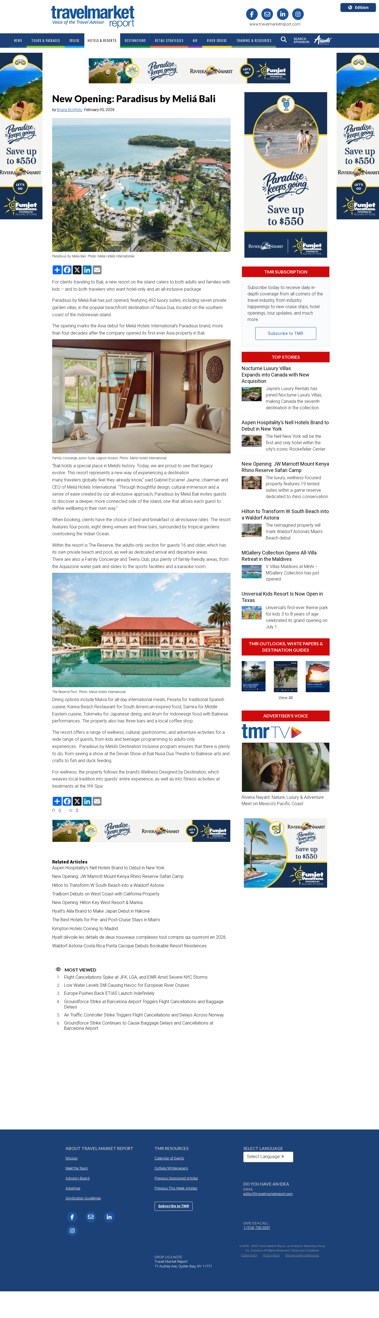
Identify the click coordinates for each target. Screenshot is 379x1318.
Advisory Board (77, 1178)
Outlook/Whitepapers (171, 1168)
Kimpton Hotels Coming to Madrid (85, 928)
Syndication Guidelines (83, 1198)
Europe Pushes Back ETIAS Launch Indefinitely (109, 993)
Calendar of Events (169, 1158)
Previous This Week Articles (176, 1188)
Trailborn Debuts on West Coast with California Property (106, 894)
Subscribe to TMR (286, 333)
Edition (361, 7)
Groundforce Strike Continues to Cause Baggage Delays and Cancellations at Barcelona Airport (138, 1025)
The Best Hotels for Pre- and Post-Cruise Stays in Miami (106, 919)
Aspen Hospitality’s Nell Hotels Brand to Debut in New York (108, 867)
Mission (71, 1158)
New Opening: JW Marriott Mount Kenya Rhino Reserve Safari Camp (118, 876)
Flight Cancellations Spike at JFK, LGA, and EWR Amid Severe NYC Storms (136, 977)
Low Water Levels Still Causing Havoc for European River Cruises (126, 985)
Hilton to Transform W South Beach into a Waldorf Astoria (108, 885)
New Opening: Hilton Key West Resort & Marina (97, 902)
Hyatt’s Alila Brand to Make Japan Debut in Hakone (101, 911)
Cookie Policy (249, 1255)
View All (286, 697)
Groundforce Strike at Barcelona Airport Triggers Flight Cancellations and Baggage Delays (144, 1004)
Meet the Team (76, 1168)
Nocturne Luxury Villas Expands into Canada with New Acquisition (275, 374)
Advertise (72, 1188)
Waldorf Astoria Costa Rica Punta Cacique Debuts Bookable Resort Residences (129, 945)
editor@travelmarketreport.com (268, 1194)
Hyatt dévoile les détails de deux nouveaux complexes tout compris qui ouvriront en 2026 (139, 937)
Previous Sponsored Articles (176, 1178)
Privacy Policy (271, 1255)
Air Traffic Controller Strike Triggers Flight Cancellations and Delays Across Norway (144, 1015)
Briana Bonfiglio (69, 109)
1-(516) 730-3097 (256, 1228)
